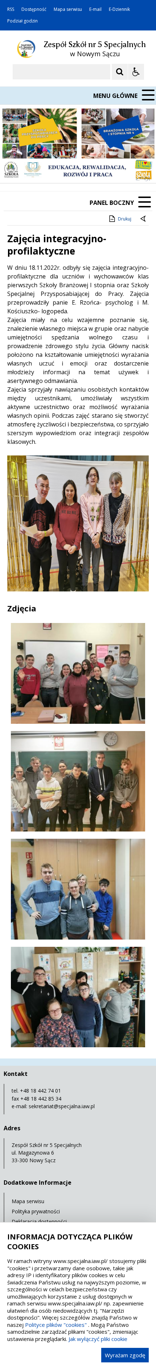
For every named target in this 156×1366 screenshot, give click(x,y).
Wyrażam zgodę (125, 1355)
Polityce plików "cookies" (56, 1324)
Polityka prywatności (36, 1211)
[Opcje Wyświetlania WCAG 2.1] (136, 72)
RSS (10, 9)
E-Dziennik (119, 9)
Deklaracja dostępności (39, 1221)
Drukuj (124, 219)
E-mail (95, 9)
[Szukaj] (120, 72)
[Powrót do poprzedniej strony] (144, 219)
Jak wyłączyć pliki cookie (98, 1338)
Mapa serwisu (68, 9)
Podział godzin (22, 21)
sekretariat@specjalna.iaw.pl (62, 1106)
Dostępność (33, 9)
